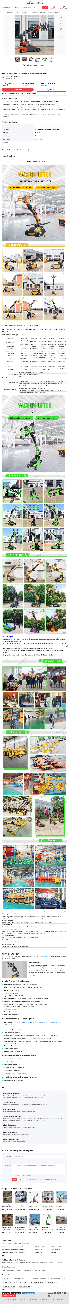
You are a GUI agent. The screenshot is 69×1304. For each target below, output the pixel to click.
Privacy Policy (60, 1299)
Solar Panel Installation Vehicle (10, 1249)
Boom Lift (20, 1246)
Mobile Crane (45, 1022)
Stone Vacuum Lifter (8, 1270)
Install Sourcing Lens (9, 1295)
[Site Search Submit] (45, 7)
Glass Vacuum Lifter (54, 12)
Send (14, 1179)
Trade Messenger (28, 1293)
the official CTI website (40, 956)
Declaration (52, 1299)
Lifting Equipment (33, 12)
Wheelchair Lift (38, 1252)
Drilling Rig (21, 1249)
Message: (8, 1165)
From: (9, 1156)
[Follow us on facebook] (55, 1293)
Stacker (10, 1024)
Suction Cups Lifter (56, 1246)
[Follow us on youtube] (62, 1293)
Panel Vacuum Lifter (40, 1270)
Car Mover (53, 1022)
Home (3, 12)
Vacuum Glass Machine (9, 1282)
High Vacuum (6, 1278)
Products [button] (17, 7)
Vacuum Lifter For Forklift (36, 1282)
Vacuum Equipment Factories (21, 1278)
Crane (3, 1246)
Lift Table (38, 1022)
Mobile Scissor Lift (55, 1249)
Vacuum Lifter (44, 12)
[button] (3, 3)
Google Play (16, 1293)
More (3, 1289)
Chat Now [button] (52, 90)
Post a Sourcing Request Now (48, 1179)
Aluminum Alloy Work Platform (10, 1252)
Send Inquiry (18, 89)
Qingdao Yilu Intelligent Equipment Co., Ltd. (17, 76)
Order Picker (21, 1252)
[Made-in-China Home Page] (34, 3)
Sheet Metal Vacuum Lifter (24, 1270)
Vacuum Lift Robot (39, 1246)
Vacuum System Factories (39, 1278)
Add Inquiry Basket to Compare (35, 65)
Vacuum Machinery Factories (57, 1278)
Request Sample (31, 93)
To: (10, 1161)
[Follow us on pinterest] (65, 1293)
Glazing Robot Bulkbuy (24, 1286)
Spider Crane (16, 1022)
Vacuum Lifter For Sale (9, 1286)
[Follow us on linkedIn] (49, 1295)
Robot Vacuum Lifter (52, 1282)
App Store (6, 1293)
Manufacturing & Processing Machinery (17, 12)
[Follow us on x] (58, 1293)
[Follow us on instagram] (60, 1293)
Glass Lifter (32, 1022)
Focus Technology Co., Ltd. (23, 1299)
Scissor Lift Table (38, 1249)
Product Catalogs (25, 1243)
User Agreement (43, 1299)
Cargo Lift (53, 1252)
